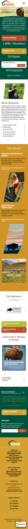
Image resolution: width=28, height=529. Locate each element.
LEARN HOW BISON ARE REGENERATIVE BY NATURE (12, 220)
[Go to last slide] (4, 373)
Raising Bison (7, 127)
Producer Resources (9, 134)
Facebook (15, 503)
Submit (21, 65)
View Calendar (6, 377)
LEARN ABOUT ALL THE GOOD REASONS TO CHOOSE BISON (13, 168)
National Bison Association (7, 3)
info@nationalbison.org (14, 491)
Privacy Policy (18, 521)
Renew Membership (8, 136)
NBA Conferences (8, 129)
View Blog (5, 380)
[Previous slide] (2, 310)
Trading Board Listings (10, 125)
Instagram (15, 506)
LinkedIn (15, 501)
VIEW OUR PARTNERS (14, 300)
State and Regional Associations (14, 475)
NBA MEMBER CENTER (14, 453)
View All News (6, 379)
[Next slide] (26, 310)
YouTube (15, 508)
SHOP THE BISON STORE (14, 460)
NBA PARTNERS (14, 459)
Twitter (14, 511)
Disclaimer (9, 521)
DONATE (14, 462)
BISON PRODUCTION (14, 452)
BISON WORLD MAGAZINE (14, 457)
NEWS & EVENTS (14, 455)
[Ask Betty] (21, 524)
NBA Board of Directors (14, 471)
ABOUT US (14, 450)
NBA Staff (14, 469)
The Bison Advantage (9, 132)
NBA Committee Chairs (14, 473)
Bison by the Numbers (13, 75)
